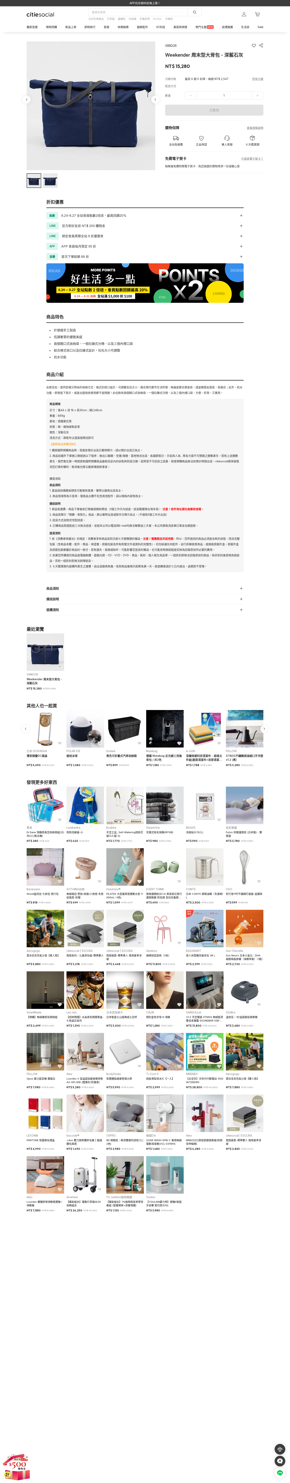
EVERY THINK (155, 889)
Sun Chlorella (234, 950)
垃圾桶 (132, 18)
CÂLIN (150, 1012)
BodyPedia (113, 1074)
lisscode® (72, 1135)
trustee (110, 751)
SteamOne (153, 827)
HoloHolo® (113, 889)
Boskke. (111, 827)
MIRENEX (192, 1074)
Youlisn (150, 1197)
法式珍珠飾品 (96, 18)
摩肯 (29, 827)
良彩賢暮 (231, 827)
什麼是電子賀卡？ (252, 158)
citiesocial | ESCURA (79, 950)
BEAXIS (191, 827)
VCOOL (157, 18)
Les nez (71, 1012)
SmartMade (34, 1012)
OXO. (229, 889)
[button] (34, 180)
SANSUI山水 (193, 1012)
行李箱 (111, 18)
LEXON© (32, 1135)
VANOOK (32, 674)
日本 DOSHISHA (37, 751)
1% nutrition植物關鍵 (119, 1197)
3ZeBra (230, 1012)
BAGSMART (193, 950)
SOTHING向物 (75, 889)
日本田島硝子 (114, 1012)
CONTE (191, 889)
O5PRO (111, 1135)
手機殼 (169, 18)
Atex (69, 1074)
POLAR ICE (73, 751)
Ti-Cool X (152, 1074)
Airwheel (72, 1197)
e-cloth (190, 751)
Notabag (151, 751)
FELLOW (231, 751)
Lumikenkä (73, 827)
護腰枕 (121, 18)
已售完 (214, 110)
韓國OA (151, 1135)
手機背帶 (144, 18)
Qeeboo (151, 950)
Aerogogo (33, 950)
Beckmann (33, 889)
